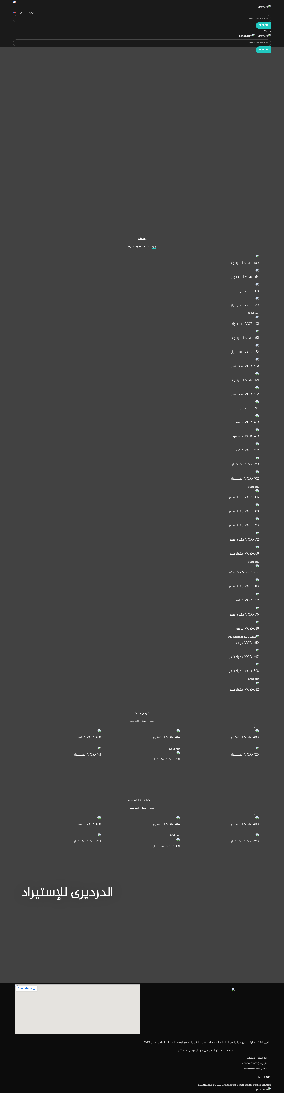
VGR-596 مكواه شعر (244, 671)
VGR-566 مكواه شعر (244, 554)
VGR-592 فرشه (247, 601)
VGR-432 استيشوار (245, 394)
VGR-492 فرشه (247, 451)
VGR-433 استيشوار (245, 436)
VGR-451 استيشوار (245, 338)
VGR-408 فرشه (247, 291)
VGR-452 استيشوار (245, 352)
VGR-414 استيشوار (245, 277)
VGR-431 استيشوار (245, 324)
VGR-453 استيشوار (245, 366)
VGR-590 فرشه (247, 643)
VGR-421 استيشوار (245, 380)
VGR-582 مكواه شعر (244, 690)
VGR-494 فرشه (247, 408)
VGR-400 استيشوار (245, 263)
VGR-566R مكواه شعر (243, 572)
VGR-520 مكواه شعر (244, 526)
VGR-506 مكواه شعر (244, 497)
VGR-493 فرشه (247, 422)
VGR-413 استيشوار (245, 465)
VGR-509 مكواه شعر (244, 512)
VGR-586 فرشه (247, 629)
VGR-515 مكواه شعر (244, 615)
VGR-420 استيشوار (245, 305)
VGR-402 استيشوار (245, 479)
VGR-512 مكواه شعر (244, 540)
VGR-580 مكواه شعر (244, 587)
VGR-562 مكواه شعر (244, 657)
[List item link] (206, 1065)
